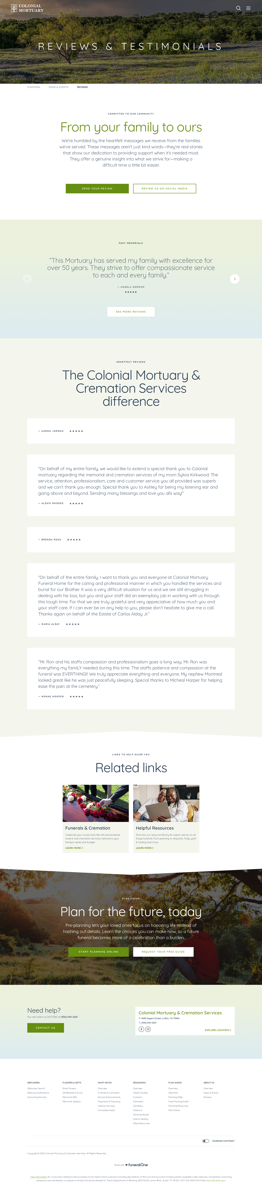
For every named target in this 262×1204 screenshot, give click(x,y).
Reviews (208, 1097)
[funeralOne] (138, 1164)
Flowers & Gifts (71, 1082)
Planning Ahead (141, 1114)
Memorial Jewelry (71, 1101)
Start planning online (98, 951)
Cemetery (138, 1105)
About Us (209, 1082)
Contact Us (45, 1027)
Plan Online (174, 1110)
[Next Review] (234, 279)
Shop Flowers (69, 1088)
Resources (139, 1082)
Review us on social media (165, 188)
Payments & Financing (109, 1101)
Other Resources (141, 1123)
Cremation (138, 1101)
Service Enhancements (109, 1097)
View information (38, 1176)
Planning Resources (178, 1105)
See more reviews (131, 311)
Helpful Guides (140, 1092)
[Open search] (238, 8)
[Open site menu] (248, 8)
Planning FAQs (175, 1097)
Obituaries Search (36, 1088)
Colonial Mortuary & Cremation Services (180, 1012)
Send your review (97, 188)
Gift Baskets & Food (72, 1092)
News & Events (211, 1092)
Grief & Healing (140, 1119)
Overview (102, 1088)
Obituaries (33, 1082)
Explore (217, 1030)
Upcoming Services (37, 1097)
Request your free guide (163, 951)
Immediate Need (106, 1110)
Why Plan (173, 1092)
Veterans (137, 1110)
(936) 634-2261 (69, 1016)
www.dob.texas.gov (216, 1180)
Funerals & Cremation (109, 1092)
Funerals (137, 1097)
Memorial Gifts (69, 1097)
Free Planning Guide (178, 1101)
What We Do (105, 1082)
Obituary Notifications (38, 1092)
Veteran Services (106, 1105)
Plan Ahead (175, 1082)
